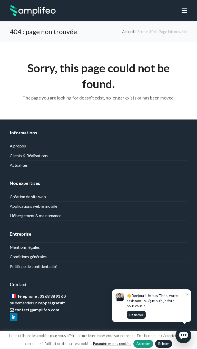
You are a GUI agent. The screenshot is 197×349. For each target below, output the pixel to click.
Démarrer (136, 315)
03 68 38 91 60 (53, 296)
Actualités (19, 165)
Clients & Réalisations (29, 155)
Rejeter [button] (163, 344)
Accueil (128, 31)
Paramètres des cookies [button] (112, 343)
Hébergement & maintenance (35, 215)
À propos (18, 145)
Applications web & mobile (33, 206)
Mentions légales (25, 247)
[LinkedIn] (13, 317)
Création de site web (28, 196)
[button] (184, 10)
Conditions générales (28, 256)
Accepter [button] (143, 344)
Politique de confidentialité (33, 266)
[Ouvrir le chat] (183, 335)
